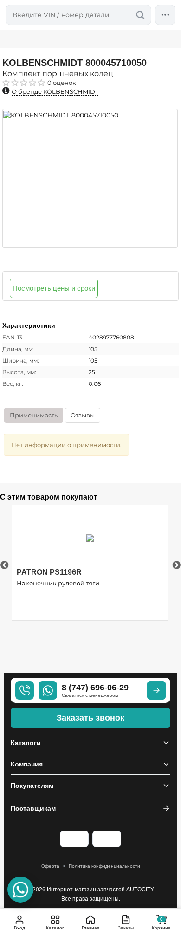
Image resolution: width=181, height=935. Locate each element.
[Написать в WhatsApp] (20, 890)
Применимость (34, 415)
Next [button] (176, 565)
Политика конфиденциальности (104, 866)
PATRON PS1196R (49, 572)
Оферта (50, 866)
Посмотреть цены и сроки (54, 288)
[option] (90, 178)
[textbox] (78, 15)
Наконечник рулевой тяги (58, 583)
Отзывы (83, 415)
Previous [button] (4, 565)
